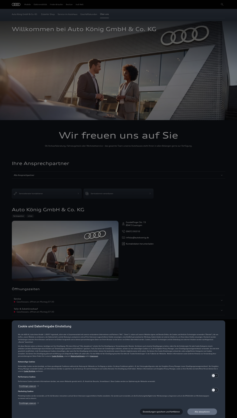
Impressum (94, 356)
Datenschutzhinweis (78, 356)
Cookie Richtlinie (57, 356)
